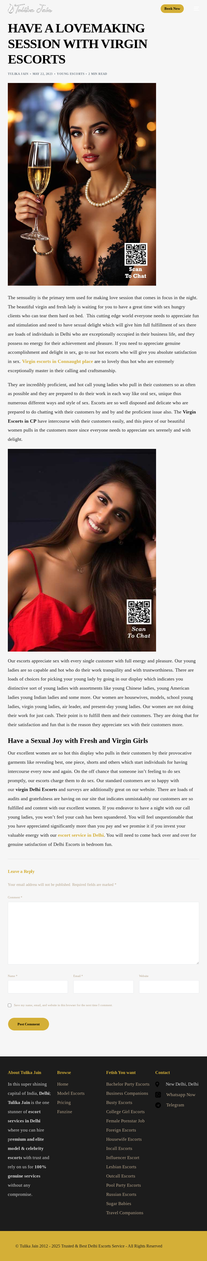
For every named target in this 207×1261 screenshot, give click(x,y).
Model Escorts (71, 1093)
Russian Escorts (121, 1194)
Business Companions (127, 1093)
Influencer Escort (122, 1157)
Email (78, 976)
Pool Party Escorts (123, 1185)
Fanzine (64, 1111)
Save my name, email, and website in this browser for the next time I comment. (63, 1005)
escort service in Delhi (81, 835)
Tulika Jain (18, 73)
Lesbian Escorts (121, 1166)
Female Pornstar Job (125, 1120)
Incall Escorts (119, 1148)
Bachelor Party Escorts (128, 1084)
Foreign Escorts (121, 1130)
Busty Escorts (119, 1102)
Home (62, 1084)
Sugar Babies (118, 1203)
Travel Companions (124, 1212)
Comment (15, 897)
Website (144, 976)
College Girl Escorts (125, 1111)
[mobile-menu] (194, 9)
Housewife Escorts (124, 1139)
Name (13, 976)
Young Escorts (70, 73)
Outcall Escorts (120, 1176)
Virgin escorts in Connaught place (57, 361)
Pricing (64, 1102)
